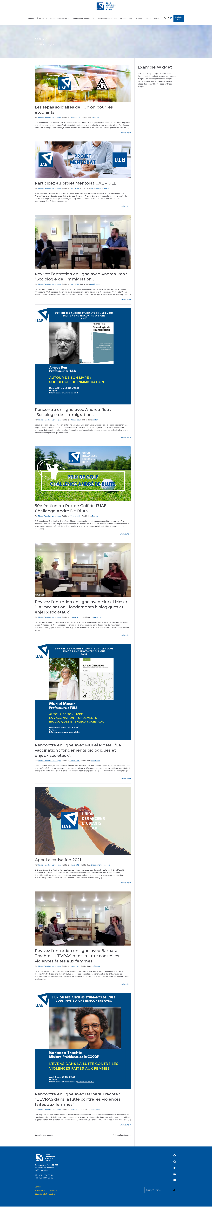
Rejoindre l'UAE (178, 18)
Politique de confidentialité (46, 1190)
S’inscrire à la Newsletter (45, 1194)
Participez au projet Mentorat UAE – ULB (76, 183)
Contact (148, 18)
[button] (45, 18)
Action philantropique (58, 18)
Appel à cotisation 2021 (58, 859)
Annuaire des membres (82, 18)
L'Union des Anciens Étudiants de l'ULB (113, 1211)
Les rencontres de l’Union (107, 18)
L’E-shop (138, 18)
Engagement (95, 188)
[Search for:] (161, 1190)
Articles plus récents (121, 1135)
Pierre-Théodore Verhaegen (49, 117)
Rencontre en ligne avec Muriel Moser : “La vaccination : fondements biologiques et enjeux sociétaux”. (78, 750)
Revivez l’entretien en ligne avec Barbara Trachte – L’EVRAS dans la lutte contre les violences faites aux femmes (77, 955)
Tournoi (95, 516)
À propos (40, 18)
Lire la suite (124, 133)
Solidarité (95, 117)
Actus (156, 18)
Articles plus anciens (44, 1135)
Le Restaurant (126, 18)
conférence (94, 284)
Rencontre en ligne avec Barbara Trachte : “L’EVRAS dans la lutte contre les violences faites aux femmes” (78, 1099)
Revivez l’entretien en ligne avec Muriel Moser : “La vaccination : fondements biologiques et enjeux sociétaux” (82, 606)
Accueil (31, 18)
